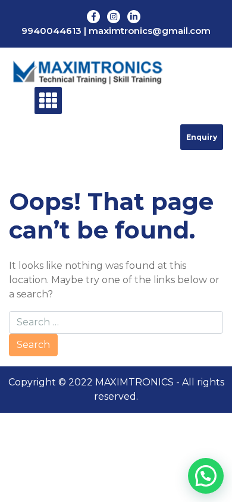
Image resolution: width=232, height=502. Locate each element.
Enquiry (201, 137)
